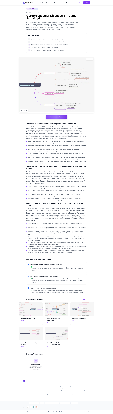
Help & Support (71, 394)
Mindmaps (71, 390)
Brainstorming (60, 388)
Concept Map (59, 392)
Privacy (86, 411)
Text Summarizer (37, 390)
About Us (82, 386)
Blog (70, 386)
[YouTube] (56, 411)
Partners (82, 392)
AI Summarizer (37, 386)
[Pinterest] (59, 411)
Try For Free (87, 2)
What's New (25, 394)
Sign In (80, 2)
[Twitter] (51, 411)
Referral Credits (26, 392)
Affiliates (82, 394)
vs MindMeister (48, 390)
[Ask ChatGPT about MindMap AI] (28, 407)
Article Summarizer (37, 388)
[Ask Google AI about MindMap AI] (31, 407)
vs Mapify (47, 388)
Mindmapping (59, 386)
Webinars (70, 388)
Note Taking (59, 390)
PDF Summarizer (37, 392)
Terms (89, 411)
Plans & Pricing (25, 388)
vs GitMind (48, 392)
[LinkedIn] (53, 411)
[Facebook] (48, 411)
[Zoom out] (21, 110)
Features (48, 2)
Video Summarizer (37, 394)
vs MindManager (49, 396)
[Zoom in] (27, 110)
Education (59, 396)
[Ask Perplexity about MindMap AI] (34, 407)
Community (83, 390)
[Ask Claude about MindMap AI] (37, 407)
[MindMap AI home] (27, 381)
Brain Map (59, 394)
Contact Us (83, 388)
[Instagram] (62, 411)
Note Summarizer (37, 396)
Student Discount (26, 390)
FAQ (70, 392)
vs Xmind (47, 386)
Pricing (54, 2)
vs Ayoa (47, 394)
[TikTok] (64, 411)
